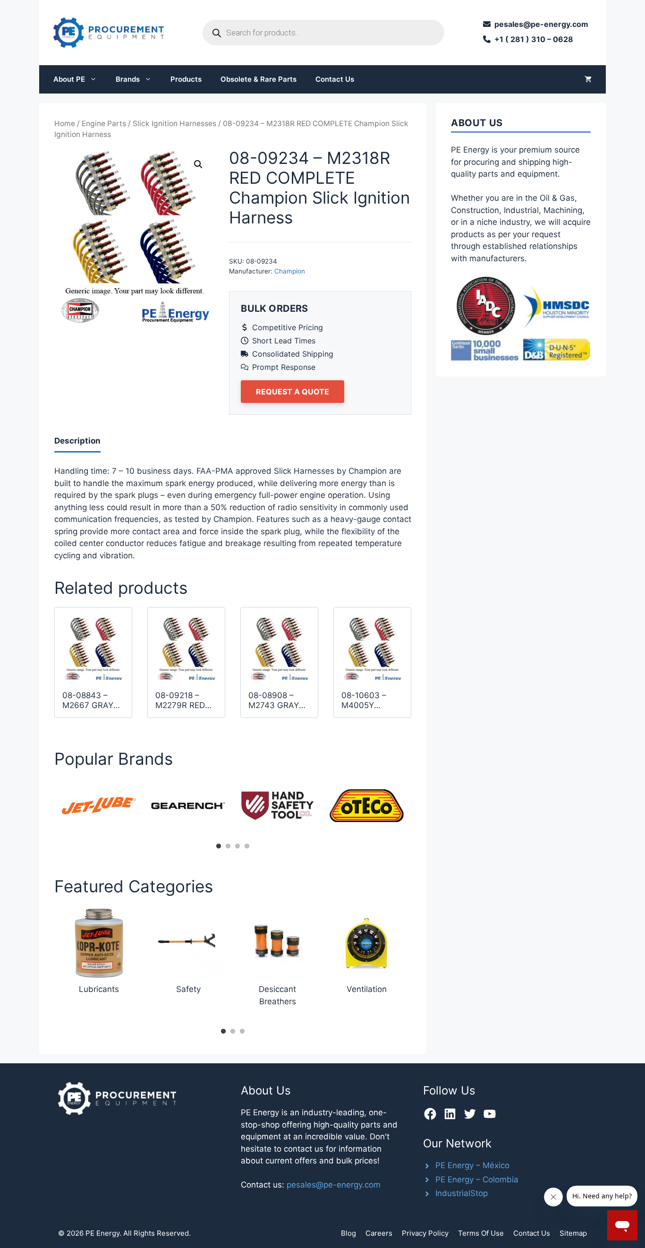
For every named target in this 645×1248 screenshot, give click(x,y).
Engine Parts (104, 123)
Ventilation (367, 989)
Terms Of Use (481, 1233)
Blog (348, 1233)
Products (186, 79)
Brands (128, 79)
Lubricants (99, 989)
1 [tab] (218, 846)
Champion (289, 271)
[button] (198, 164)
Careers (378, 1233)
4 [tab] (247, 846)
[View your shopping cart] (588, 79)
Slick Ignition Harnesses (174, 123)
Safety (188, 989)
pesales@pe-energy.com (334, 1184)
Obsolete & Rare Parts (259, 79)
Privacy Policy (425, 1233)
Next (418, 808)
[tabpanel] (99, 805)
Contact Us (334, 79)
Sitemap (573, 1233)
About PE (69, 79)
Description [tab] (77, 440)
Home (64, 123)
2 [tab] (228, 846)
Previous (47, 808)
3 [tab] (237, 846)
